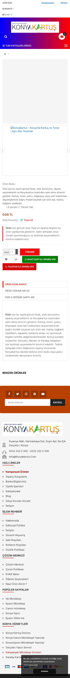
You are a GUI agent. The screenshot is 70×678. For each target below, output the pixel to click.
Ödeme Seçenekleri (17, 579)
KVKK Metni (12, 574)
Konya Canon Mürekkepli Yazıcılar (25, 637)
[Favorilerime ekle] (6, 259)
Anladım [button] (44, 671)
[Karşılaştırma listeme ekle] (16, 259)
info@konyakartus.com (22, 456)
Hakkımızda (12, 521)
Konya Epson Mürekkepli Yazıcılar (25, 642)
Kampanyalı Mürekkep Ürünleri (23, 652)
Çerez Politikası (15, 569)
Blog (8, 496)
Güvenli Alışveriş (15, 535)
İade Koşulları (13, 540)
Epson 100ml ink (15, 618)
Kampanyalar (13, 491)
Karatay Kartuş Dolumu (19, 657)
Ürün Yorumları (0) (17, 290)
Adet (6, 252)
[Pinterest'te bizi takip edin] (34, 394)
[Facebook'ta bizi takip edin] (9, 394)
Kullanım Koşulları (16, 545)
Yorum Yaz (27, 207)
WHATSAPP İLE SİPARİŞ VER (41, 259)
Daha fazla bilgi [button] (31, 665)
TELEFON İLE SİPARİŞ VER (20, 266)
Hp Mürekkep (13, 598)
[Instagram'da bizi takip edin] (26, 394)
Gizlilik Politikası (15, 550)
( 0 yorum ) (12, 207)
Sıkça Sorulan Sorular (18, 500)
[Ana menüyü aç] (66, 45)
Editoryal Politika (15, 526)
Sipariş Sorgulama (16, 476)
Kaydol (57, 402)
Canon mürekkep (15, 608)
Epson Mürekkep (15, 603)
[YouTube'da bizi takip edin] (43, 394)
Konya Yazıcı (13, 613)
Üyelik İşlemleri (14, 486)
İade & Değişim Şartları (19, 297)
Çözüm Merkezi (15, 564)
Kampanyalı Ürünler (17, 471)
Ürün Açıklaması (15, 284)
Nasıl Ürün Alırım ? (16, 583)
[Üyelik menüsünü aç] (11, 14)
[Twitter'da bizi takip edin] (17, 394)
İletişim (10, 505)
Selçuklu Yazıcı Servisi (19, 647)
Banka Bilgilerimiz (16, 481)
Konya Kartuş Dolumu (18, 632)
